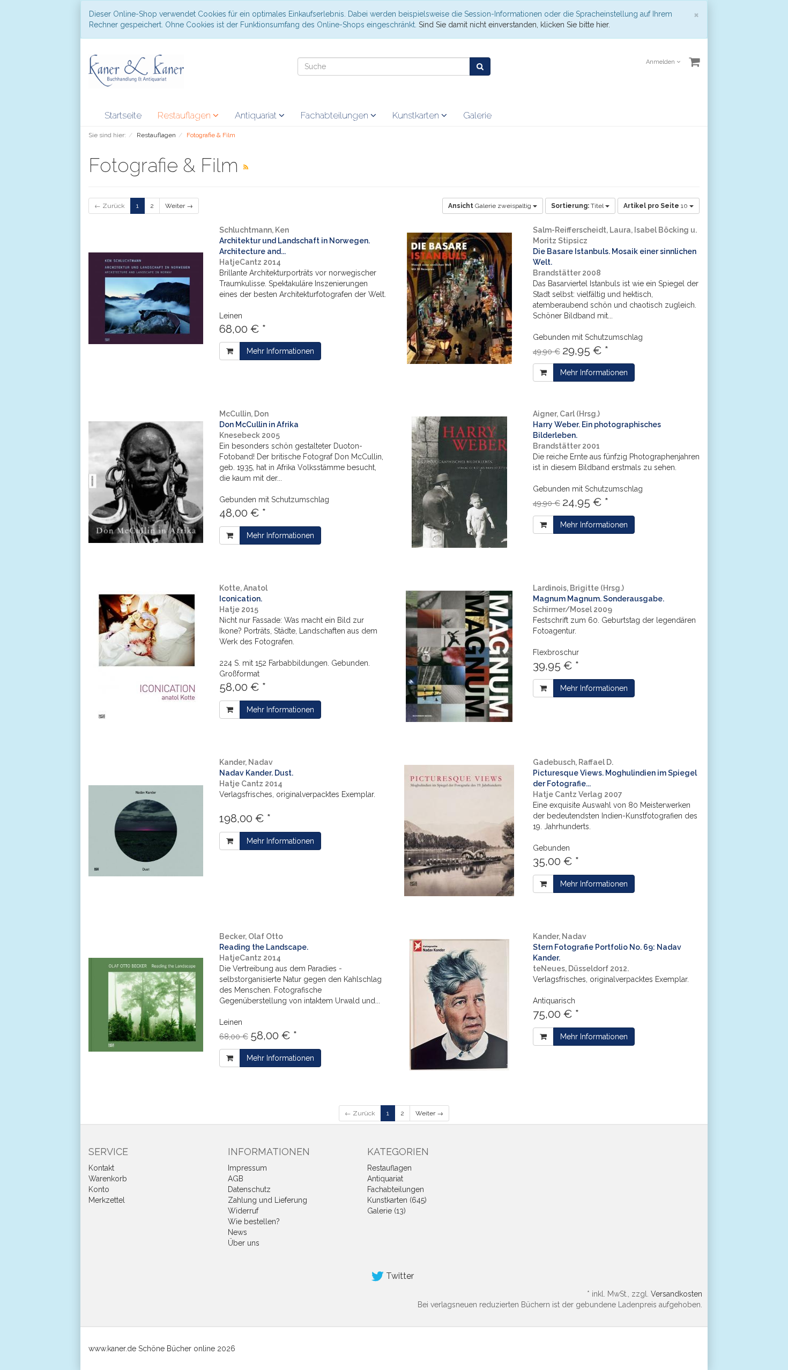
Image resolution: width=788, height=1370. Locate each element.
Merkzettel (106, 1200)
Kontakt (101, 1168)
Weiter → (179, 206)
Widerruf (243, 1211)
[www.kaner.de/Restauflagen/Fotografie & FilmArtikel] (245, 167)
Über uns (243, 1243)
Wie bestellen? (254, 1221)
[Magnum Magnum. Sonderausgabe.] (459, 656)
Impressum (247, 1168)
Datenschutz (249, 1189)
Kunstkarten (416, 115)
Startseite (123, 115)
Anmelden (661, 61)
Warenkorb (107, 1178)
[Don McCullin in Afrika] (145, 482)
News (237, 1232)
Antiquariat (257, 115)
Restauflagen (185, 115)
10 (656, 206)
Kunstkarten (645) (397, 1200)
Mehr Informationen (280, 351)
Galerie (477, 115)
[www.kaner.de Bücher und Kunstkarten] (136, 70)
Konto (98, 1189)
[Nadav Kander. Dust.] (145, 830)
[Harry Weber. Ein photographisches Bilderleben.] (459, 482)
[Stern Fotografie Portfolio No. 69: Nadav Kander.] (459, 1004)
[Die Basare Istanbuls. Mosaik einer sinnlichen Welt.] (459, 298)
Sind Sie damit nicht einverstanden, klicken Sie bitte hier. (514, 24)
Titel (578, 206)
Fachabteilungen (335, 115)
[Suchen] (480, 66)
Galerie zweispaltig (490, 206)
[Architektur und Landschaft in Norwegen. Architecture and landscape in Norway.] (145, 298)
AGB (235, 1178)
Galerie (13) (386, 1211)
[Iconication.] (145, 656)
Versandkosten (676, 1294)
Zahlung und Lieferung (267, 1200)
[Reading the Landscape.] (145, 1004)
